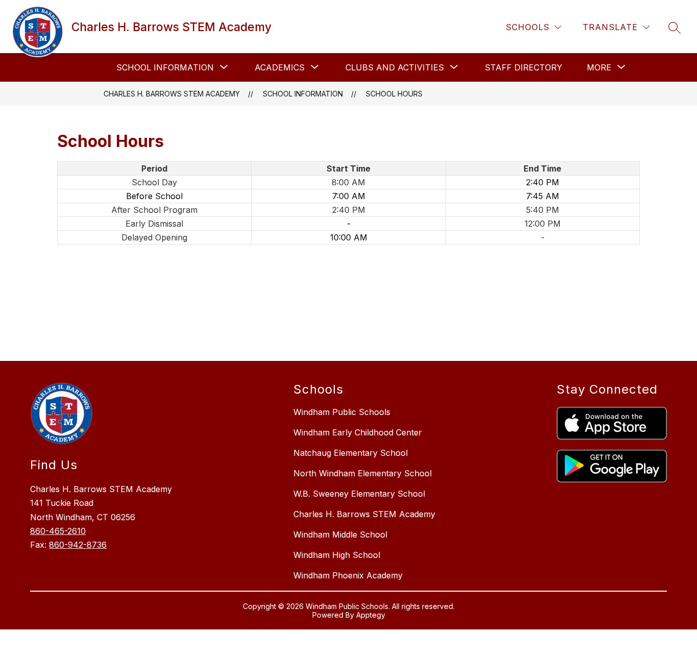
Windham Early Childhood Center (357, 432)
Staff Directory (523, 67)
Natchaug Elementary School (350, 453)
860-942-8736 (78, 545)
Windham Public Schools (341, 412)
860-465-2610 (58, 531)
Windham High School (336, 555)
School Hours (394, 93)
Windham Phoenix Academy (348, 575)
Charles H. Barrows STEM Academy (172, 93)
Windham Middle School (340, 534)
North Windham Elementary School (362, 473)
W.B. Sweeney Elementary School (359, 494)
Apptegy (370, 615)
